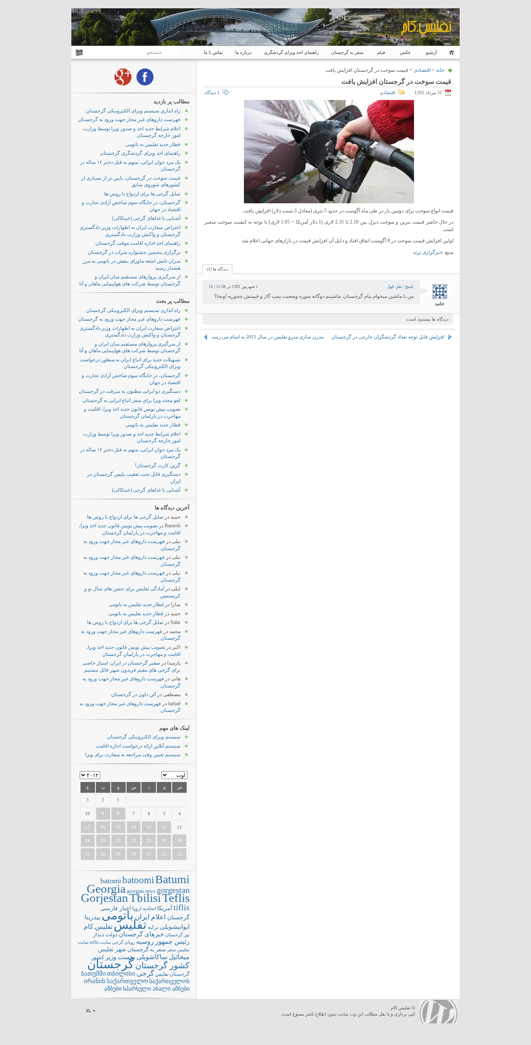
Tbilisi (145, 897)
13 (148, 827)
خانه (450, 52)
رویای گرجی (123, 942)
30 (102, 854)
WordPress (438, 1011)
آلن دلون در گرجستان (133, 694)
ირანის (94, 981)
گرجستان (110, 964)
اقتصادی (422, 70)
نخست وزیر (120, 956)
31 (87, 854)
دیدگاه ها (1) (217, 269)
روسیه (145, 941)
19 (164, 840)
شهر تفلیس (112, 949)
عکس (405, 52)
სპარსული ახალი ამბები (156, 988)
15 (118, 827)
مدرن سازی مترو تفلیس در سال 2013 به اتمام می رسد (268, 337)
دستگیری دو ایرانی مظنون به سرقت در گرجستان (129, 391)
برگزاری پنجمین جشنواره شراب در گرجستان (134, 252)
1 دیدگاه (212, 92)
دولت (111, 934)
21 (133, 840)
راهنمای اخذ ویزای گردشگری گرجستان (140, 153)
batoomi (138, 879)
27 (148, 854)
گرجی (145, 973)
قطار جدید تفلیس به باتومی (152, 144)
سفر (171, 950)
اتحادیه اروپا (144, 908)
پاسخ (409, 286)
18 (179, 840)
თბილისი (121, 973)
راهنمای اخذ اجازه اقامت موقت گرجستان (137, 243)
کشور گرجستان (162, 965)
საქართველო (127, 981)
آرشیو (431, 52)
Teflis (176, 897)
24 (87, 840)
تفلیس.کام (98, 927)
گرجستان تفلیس (172, 974)
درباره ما (243, 52)
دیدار (98, 934)
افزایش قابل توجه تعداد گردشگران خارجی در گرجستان (387, 337)
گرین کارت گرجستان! (157, 465)
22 (118, 840)
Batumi (172, 879)
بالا (88, 1010)
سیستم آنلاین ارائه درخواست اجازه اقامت (138, 746)
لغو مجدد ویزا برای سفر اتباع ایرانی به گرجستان (131, 400)
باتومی (118, 915)
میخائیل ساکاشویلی (163, 956)
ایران (142, 917)
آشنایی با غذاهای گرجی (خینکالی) (146, 218)
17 (87, 827)
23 (102, 840)
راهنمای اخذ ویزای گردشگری (291, 52)
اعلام (158, 917)
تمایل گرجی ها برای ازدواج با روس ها (142, 194)
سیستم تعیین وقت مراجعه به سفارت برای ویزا (132, 755)
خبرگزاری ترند (428, 252)
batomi (110, 881)
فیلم (381, 52)
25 (179, 854)
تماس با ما (213, 52)
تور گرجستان (177, 934)
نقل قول (394, 286)
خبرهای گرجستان (141, 934)
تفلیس (130, 924)
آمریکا (164, 908)
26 (164, 854)
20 (148, 840)
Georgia (106, 888)
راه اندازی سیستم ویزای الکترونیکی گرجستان (133, 111)
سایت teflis (100, 942)
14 (133, 827)
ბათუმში (93, 973)
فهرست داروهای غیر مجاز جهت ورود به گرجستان (129, 119)
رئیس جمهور (172, 941)
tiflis (181, 907)
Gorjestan (104, 897)
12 (164, 827)
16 (102, 827)
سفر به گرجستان (347, 52)
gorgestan (173, 889)
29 (118, 854)
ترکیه (153, 927)
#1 (211, 286)
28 (133, 854)
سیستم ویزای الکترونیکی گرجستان (143, 737)
